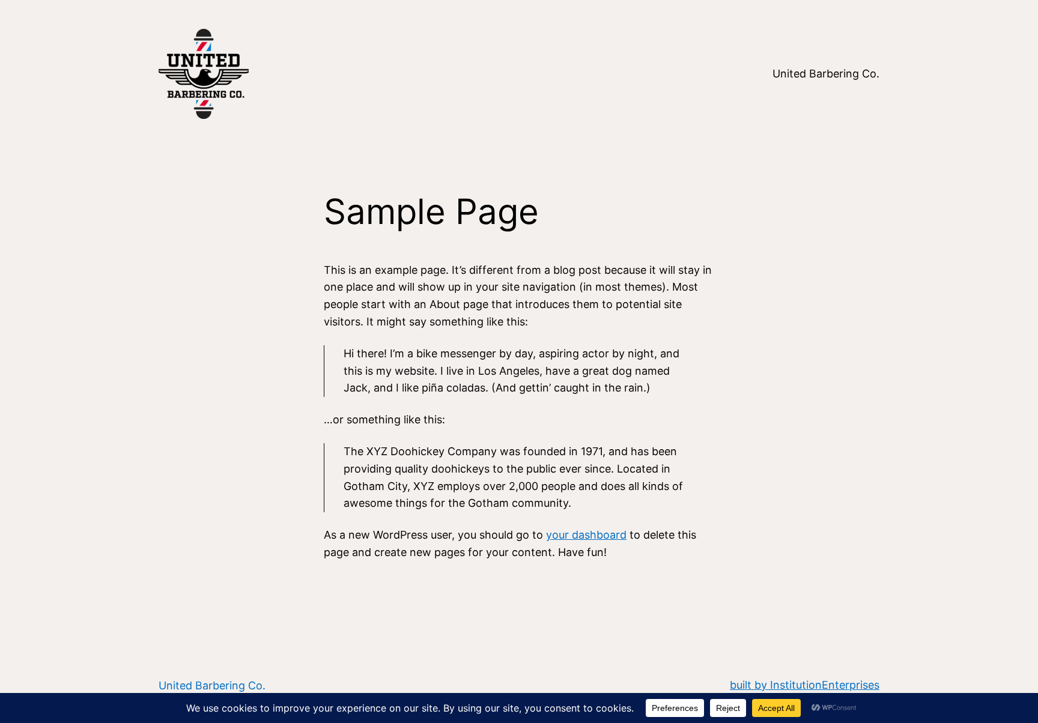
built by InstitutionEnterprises (804, 685)
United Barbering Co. (212, 685)
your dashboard (586, 534)
